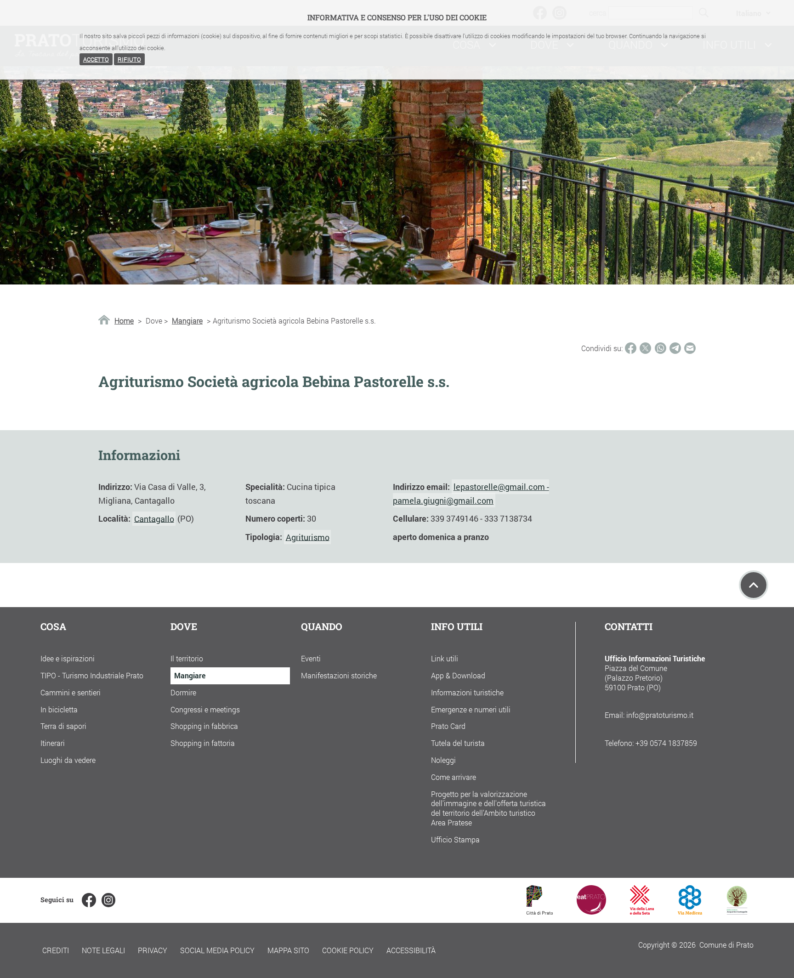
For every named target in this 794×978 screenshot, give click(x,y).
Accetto (96, 59)
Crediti (55, 950)
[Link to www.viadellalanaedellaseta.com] (642, 911)
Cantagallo (154, 518)
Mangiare (187, 320)
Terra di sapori (63, 726)
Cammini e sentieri (70, 692)
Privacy (152, 950)
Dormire (183, 692)
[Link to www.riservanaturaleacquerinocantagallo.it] (737, 911)
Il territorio (186, 658)
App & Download (458, 675)
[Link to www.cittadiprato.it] (540, 911)
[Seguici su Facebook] (89, 900)
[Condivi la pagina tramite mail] (690, 348)
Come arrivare (453, 777)
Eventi (311, 658)
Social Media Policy (217, 950)
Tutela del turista (458, 743)
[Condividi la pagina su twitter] (645, 348)
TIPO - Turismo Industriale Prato (91, 675)
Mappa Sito (288, 950)
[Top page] (753, 585)
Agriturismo (307, 536)
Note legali (103, 950)
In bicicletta (59, 709)
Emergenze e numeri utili (470, 709)
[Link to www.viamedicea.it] (690, 911)
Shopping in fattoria (202, 743)
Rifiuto (129, 59)
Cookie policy (348, 950)
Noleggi (443, 760)
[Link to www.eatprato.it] (591, 911)
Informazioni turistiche (467, 692)
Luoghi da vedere (68, 760)
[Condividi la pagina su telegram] (675, 348)
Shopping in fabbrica (204, 726)
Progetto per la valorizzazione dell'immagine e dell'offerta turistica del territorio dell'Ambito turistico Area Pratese (488, 808)
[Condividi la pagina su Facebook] (630, 348)
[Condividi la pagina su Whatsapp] (660, 348)
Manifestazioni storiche (339, 675)
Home (124, 320)
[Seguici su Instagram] (108, 900)
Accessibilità (411, 950)
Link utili (444, 658)
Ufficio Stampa (455, 839)
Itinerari (52, 743)
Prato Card (448, 726)
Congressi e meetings (205, 709)
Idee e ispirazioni (67, 658)
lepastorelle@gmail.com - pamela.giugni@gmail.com (471, 493)
